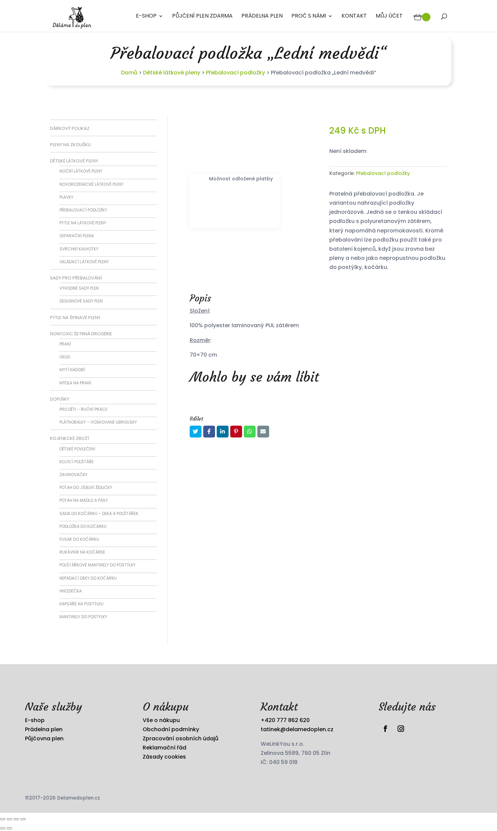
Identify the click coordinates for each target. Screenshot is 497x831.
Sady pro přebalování (76, 278)
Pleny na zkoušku (70, 144)
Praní (65, 344)
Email (263, 431)
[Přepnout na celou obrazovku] (9, 819)
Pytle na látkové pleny (83, 223)
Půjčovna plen (44, 738)
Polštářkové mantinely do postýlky (98, 565)
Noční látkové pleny (81, 171)
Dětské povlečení (77, 449)
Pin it (236, 431)
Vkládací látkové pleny (84, 262)
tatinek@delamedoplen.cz (297, 729)
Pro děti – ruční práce (84, 409)
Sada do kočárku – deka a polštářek (99, 513)
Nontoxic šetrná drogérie (81, 334)
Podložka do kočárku (83, 526)
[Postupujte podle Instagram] (401, 728)
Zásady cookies (164, 757)
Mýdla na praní (75, 383)
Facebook (209, 431)
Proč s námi (308, 17)
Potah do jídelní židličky (86, 487)
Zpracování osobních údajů (180, 738)
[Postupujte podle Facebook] (385, 728)
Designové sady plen (81, 301)
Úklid (65, 357)
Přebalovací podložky (235, 72)
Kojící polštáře (77, 462)
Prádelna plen (262, 17)
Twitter (196, 431)
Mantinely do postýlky (83, 617)
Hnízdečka (71, 591)
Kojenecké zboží (69, 438)
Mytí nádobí (72, 370)
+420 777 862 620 (285, 720)
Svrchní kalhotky (79, 249)
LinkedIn (223, 431)
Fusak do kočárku (79, 539)
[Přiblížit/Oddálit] (2, 819)
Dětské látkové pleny (171, 72)
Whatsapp (250, 431)
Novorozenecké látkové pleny (91, 184)
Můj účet (389, 17)
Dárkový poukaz (70, 128)
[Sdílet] (16, 819)
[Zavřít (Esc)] (23, 819)
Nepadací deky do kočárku (88, 578)
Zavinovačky (74, 474)
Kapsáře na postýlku (81, 604)
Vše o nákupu (161, 720)
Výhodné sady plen (79, 288)
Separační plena (77, 236)
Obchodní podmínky (171, 729)
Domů (129, 72)
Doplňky (59, 399)
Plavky (66, 197)
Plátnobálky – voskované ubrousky (98, 422)
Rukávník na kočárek (82, 552)
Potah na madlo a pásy (84, 500)
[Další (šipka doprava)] (9, 828)
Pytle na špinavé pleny (75, 317)
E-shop (146, 17)
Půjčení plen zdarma (202, 17)
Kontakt (354, 17)
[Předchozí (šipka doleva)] (2, 828)
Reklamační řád (164, 747)
